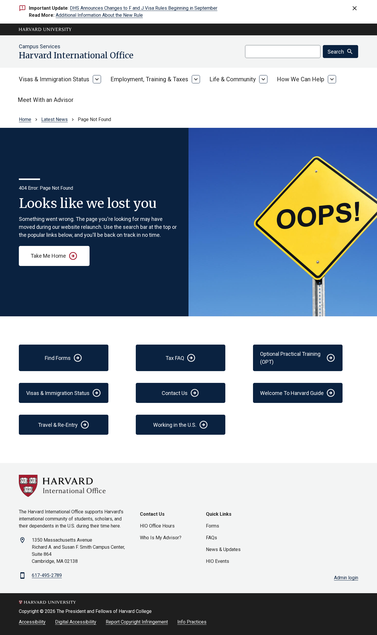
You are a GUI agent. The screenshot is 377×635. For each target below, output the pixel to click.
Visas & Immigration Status (54, 79)
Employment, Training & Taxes (149, 79)
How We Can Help (300, 79)
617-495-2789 (47, 575)
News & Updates (223, 549)
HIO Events (217, 561)
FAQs (211, 537)
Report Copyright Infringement (137, 622)
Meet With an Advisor (46, 99)
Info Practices (191, 622)
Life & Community (232, 79)
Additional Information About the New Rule (99, 15)
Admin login (346, 578)
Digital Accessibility (75, 622)
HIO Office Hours (157, 526)
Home (25, 119)
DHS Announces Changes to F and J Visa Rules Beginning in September (143, 8)
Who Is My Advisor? (160, 537)
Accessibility (32, 622)
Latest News (54, 119)
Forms (212, 526)
